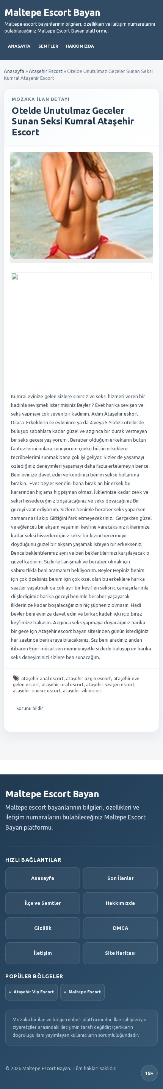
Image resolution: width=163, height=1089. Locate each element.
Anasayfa (19, 46)
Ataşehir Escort (46, 71)
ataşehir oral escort (63, 684)
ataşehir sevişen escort (110, 684)
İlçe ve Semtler (43, 903)
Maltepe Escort (85, 992)
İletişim (43, 953)
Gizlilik (43, 928)
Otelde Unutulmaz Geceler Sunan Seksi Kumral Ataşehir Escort (73, 121)
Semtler (48, 46)
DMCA (120, 928)
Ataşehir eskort (121, 413)
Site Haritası (120, 953)
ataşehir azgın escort (88, 678)
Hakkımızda (80, 46)
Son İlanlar (120, 878)
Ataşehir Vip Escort (34, 992)
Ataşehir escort (54, 631)
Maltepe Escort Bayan (52, 12)
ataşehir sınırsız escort (37, 690)
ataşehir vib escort (82, 690)
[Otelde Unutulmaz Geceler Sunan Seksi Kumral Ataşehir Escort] (81, 205)
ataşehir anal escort (42, 678)
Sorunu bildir (29, 708)
